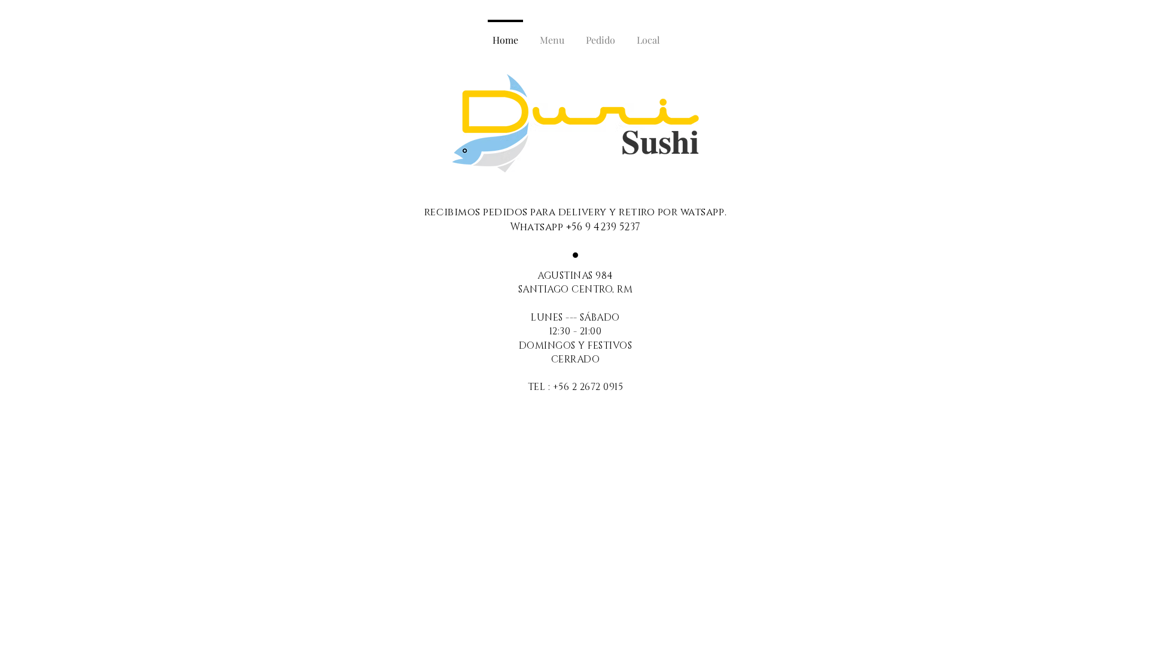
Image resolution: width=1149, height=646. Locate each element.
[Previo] (463, 123)
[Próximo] (688, 123)
